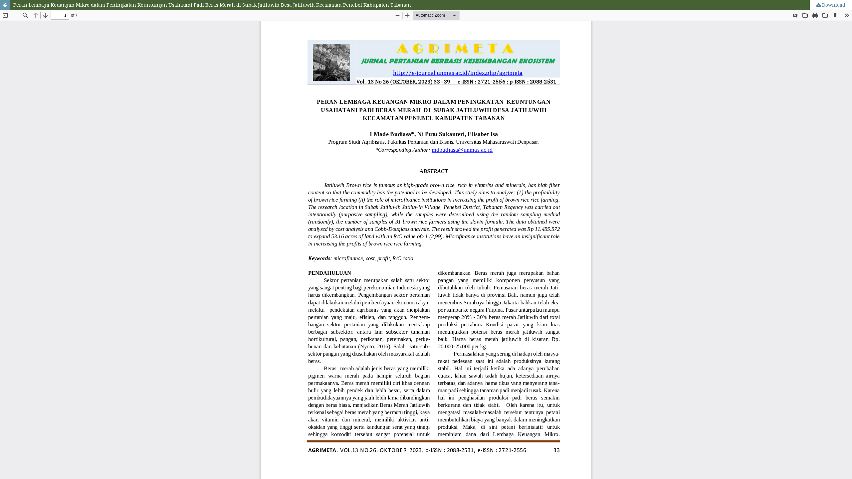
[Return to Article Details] (5, 5)
